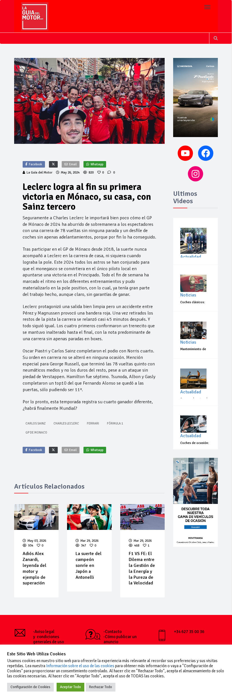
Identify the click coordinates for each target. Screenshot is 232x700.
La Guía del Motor (39, 172)
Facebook (35, 164)
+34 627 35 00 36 (189, 631)
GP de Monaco (36, 432)
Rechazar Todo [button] (100, 687)
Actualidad (190, 257)
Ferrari (93, 423)
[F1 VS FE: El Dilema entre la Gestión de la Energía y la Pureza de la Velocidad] (142, 517)
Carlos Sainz (35, 423)
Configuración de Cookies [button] (30, 687)
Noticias (188, 295)
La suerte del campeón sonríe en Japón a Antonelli (89, 565)
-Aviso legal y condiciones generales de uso (48, 636)
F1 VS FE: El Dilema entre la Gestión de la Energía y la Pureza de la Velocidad (142, 568)
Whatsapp (97, 164)
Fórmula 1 (115, 423)
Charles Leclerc (66, 423)
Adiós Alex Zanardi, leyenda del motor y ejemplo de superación (34, 568)
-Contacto (113, 631)
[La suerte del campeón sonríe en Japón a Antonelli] (89, 517)
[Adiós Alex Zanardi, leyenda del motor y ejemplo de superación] (36, 517)
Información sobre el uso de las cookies (80, 665)
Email (73, 164)
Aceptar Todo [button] (70, 687)
